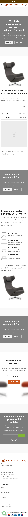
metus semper (10, 149)
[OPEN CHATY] (4, 513)
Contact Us (3, 495)
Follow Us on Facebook (6, 506)
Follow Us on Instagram (6, 504)
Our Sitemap (4, 497)
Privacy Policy (4, 487)
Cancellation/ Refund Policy (7, 490)
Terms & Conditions (5, 492)
